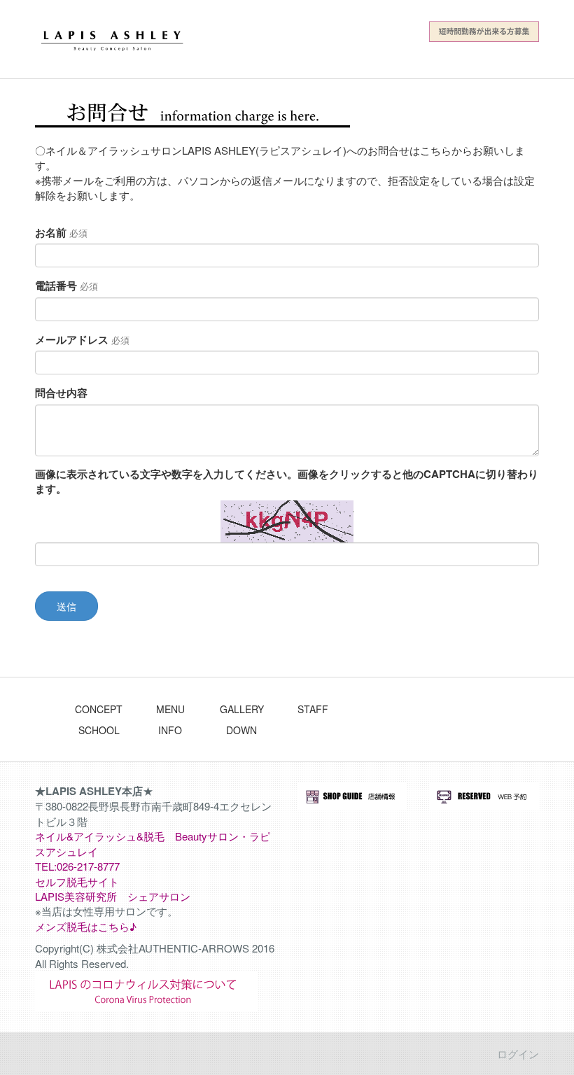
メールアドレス (82, 339)
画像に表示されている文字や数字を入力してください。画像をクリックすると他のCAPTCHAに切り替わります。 (286, 481)
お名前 (61, 232)
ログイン (518, 1053)
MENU (170, 709)
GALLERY (242, 709)
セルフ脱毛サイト (77, 881)
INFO (170, 730)
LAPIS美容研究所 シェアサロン (112, 896)
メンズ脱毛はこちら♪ (85, 926)
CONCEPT (98, 709)
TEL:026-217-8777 (77, 866)
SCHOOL (99, 730)
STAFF (313, 709)
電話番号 (66, 286)
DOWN (241, 730)
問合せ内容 (61, 393)
